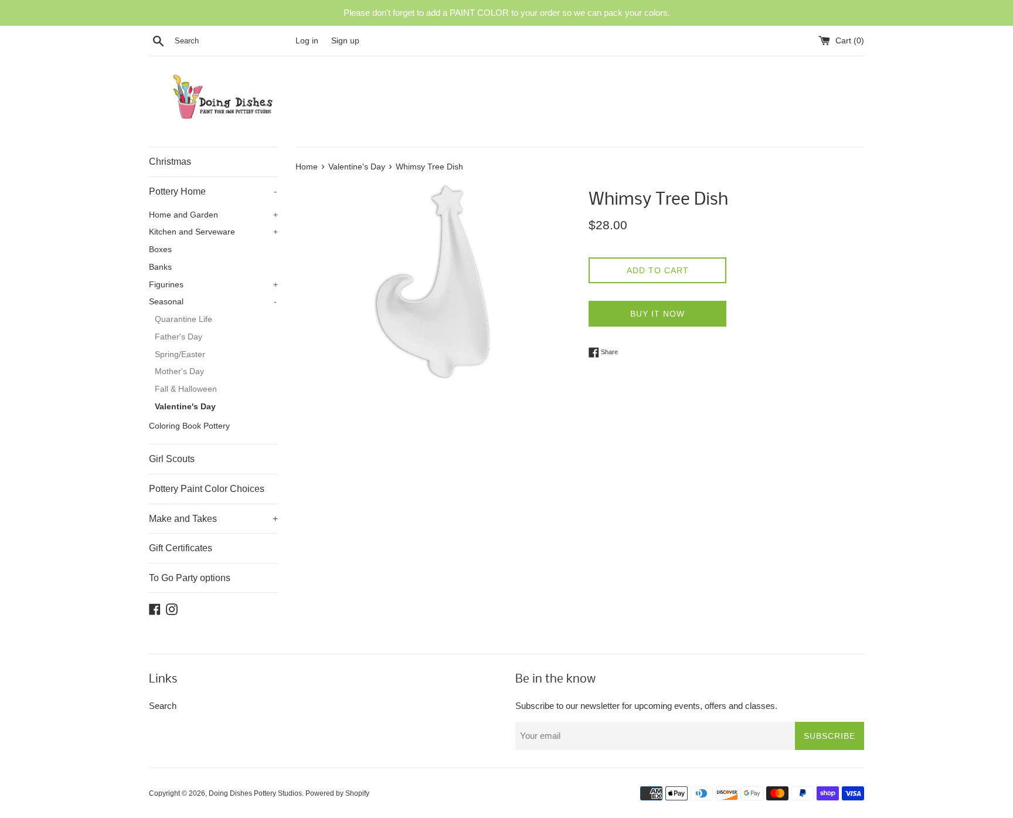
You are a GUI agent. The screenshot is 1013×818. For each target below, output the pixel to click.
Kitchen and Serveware (213, 232)
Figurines (213, 284)
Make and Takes (213, 519)
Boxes (160, 249)
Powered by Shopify (337, 793)
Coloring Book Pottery (189, 426)
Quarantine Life (183, 319)
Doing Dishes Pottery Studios (255, 793)
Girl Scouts (172, 459)
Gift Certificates (180, 548)
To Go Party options (189, 578)
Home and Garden (213, 215)
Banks (160, 267)
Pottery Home (213, 191)
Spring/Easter (180, 354)
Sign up (345, 40)
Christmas (170, 162)
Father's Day (178, 336)
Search (162, 706)
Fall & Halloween (186, 389)
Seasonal (213, 301)
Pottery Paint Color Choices (206, 489)
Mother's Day (179, 371)
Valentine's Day (185, 406)
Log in (306, 40)
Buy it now (657, 313)
